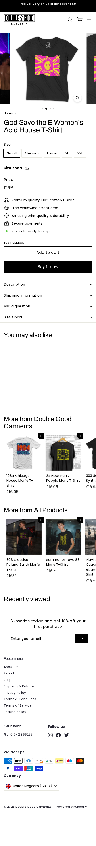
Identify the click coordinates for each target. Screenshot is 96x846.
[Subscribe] (81, 638)
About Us (11, 667)
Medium (32, 153)
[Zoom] (77, 98)
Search (9, 673)
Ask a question (17, 306)
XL (67, 153)
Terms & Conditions (20, 699)
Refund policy (15, 712)
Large (52, 153)
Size (7, 144)
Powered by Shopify (71, 807)
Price (8, 179)
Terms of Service (18, 705)
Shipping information (23, 295)
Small (12, 153)
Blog (7, 680)
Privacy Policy (15, 692)
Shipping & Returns (19, 686)
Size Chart (13, 317)
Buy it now (48, 266)
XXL (80, 153)
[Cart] (79, 19)
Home (8, 113)
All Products (51, 510)
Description (14, 284)
